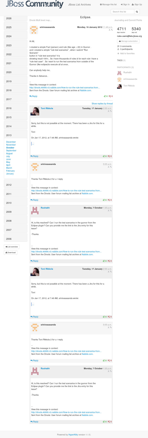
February (10, 170)
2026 (8, 18)
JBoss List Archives (79, 4)
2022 (8, 54)
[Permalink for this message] (112, 29)
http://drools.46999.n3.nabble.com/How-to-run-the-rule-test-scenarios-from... (64, 87)
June (8, 159)
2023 (8, 45)
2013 (8, 135)
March (9, 167)
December (11, 141)
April (8, 164)
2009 (8, 211)
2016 (8, 108)
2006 (8, 238)
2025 (8, 27)
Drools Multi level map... (40, 20)
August (9, 153)
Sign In (126, 4)
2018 (8, 90)
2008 (8, 220)
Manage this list (109, 4)
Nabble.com (85, 90)
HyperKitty (73, 434)
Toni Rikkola (47, 108)
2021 (8, 63)
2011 (8, 194)
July (8, 156)
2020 (8, 72)
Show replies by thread (102, 103)
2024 (8, 36)
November (11, 144)
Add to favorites (127, 53)
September (11, 150)
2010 (8, 202)
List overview (12, 246)
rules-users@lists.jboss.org (129, 36)
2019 (8, 81)
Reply (34, 96)
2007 (8, 229)
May (8, 162)
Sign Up (138, 4)
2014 (8, 126)
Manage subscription (129, 41)
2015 (8, 117)
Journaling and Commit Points (128, 20)
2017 (8, 99)
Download (11, 252)
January (10, 173)
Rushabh (45, 207)
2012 (8, 184)
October (10, 147)
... (33, 143)
